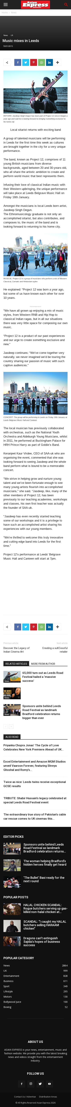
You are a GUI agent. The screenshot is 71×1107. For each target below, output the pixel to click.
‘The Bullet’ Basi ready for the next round (43, 879)
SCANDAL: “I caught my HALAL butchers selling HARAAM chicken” (44, 925)
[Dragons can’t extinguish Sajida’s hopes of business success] (12, 941)
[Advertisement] (35, 586)
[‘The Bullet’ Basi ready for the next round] (12, 882)
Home (5, 12)
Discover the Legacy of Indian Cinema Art (16, 650)
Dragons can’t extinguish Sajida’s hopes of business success (41, 941)
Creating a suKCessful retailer (55, 650)
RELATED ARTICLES (16, 663)
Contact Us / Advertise (25, 1096)
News (13, 12)
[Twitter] (40, 1084)
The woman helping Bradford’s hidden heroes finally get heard (44, 862)
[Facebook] (21, 1084)
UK (12, 35)
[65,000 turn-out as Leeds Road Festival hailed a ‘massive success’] (12, 677)
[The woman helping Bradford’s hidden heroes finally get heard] (12, 865)
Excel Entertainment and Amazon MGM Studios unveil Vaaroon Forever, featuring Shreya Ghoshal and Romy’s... (34, 766)
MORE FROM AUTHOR (43, 663)
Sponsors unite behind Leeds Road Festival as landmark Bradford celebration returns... (44, 848)
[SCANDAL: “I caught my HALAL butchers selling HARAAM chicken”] (12, 926)
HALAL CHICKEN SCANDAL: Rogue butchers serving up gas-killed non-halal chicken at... (45, 908)
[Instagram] (30, 1084)
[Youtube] (49, 1084)
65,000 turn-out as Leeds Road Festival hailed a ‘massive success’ (42, 676)
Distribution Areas (48, 1096)
